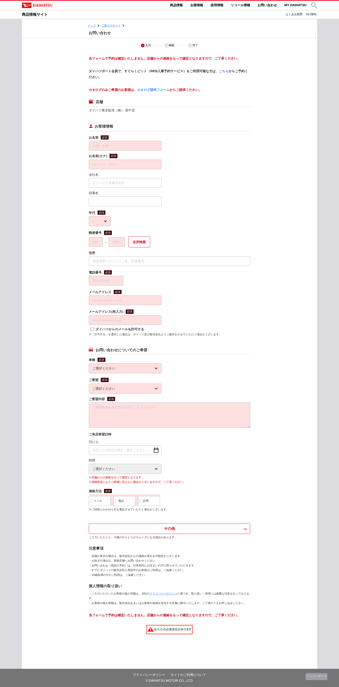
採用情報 (217, 5)
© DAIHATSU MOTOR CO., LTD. (169, 680)
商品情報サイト (35, 14)
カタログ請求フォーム (153, 90)
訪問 (146, 501)
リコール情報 (240, 5)
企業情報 (196, 5)
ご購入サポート (111, 25)
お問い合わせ (267, 5)
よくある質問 (294, 14)
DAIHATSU (56, 5)
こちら (224, 71)
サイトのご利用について (188, 675)
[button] (314, 5)
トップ (92, 25)
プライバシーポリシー (163, 593)
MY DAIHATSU (295, 5)
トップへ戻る (315, 676)
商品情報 (176, 5)
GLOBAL (311, 14)
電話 (121, 501)
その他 (169, 528)
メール (98, 501)
